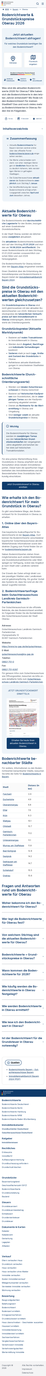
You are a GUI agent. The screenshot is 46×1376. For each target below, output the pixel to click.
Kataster (5, 1231)
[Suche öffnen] (37, 3)
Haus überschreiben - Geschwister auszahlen (22, 1322)
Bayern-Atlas (17, 266)
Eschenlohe (8, 799)
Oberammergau (10, 805)
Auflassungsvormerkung (13, 1160)
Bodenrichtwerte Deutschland (15, 1104)
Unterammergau (11, 840)
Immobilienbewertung (11, 1330)
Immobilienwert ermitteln (13, 1333)
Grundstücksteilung (10, 1193)
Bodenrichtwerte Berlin (12, 1108)
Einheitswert (7, 1214)
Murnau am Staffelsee (13, 845)
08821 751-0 (8, 662)
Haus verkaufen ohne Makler (15, 1271)
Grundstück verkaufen (12, 1264)
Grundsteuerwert (9, 1206)
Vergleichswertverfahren (13, 1341)
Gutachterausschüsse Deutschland (17, 1132)
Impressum (27, 1369)
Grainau (6, 875)
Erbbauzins (7, 1152)
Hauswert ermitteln (10, 1326)
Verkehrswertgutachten (12, 1348)
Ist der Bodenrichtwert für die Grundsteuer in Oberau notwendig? (22, 1041)
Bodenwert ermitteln (11, 1311)
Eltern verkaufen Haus (12, 1260)
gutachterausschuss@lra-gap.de (18, 654)
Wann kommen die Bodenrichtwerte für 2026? (20, 972)
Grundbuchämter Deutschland (15, 1129)
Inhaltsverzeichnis (15, 128)
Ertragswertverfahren (11, 1315)
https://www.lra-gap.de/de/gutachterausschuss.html (23, 646)
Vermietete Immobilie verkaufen (16, 1286)
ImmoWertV (7, 1156)
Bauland (5, 1196)
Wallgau (7, 821)
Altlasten (6, 1246)
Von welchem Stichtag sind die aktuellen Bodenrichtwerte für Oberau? (20, 938)
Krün (5, 815)
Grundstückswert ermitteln (14, 1318)
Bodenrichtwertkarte (11, 1189)
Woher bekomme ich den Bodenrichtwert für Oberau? (22, 904)
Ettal (5, 810)
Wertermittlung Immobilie (13, 1352)
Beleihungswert (9, 1304)
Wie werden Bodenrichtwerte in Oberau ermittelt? (22, 1008)
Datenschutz (27, 1373)
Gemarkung (7, 1238)
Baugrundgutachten (11, 1300)
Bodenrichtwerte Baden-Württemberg (19, 1119)
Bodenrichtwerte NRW (12, 1115)
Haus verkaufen (9, 1268)
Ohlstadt (7, 826)
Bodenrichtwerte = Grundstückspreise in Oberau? (20, 956)
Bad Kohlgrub (9, 851)
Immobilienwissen (10, 1142)
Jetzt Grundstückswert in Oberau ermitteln (23, 485)
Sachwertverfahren (10, 1337)
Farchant (7, 794)
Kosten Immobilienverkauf (13, 1279)
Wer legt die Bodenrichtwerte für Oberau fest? (22, 920)
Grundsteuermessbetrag (13, 1210)
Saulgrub (7, 856)
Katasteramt (7, 1235)
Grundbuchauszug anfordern (15, 1163)
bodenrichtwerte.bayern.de (21, 153)
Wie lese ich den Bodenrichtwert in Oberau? (21, 1024)
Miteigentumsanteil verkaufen (15, 1283)
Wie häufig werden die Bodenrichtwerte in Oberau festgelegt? (20, 990)
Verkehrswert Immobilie (12, 1345)
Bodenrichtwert (9, 1307)
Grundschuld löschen (11, 1167)
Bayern (15, 9)
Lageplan (6, 1242)
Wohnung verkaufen (11, 1290)
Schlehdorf (8, 870)
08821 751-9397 (10, 669)
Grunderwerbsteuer (11, 1217)
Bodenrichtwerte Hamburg (14, 1112)
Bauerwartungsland (10, 1181)
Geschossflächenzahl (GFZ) (14, 1185)
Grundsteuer (7, 1221)
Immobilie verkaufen (11, 1275)
